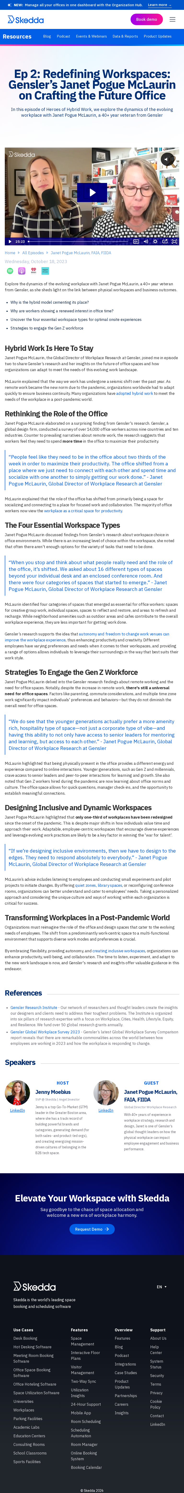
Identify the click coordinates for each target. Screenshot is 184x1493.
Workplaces (23, 1410)
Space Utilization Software (36, 1392)
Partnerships (126, 1395)
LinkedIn (17, 1110)
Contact (157, 1415)
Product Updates (158, 36)
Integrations (125, 1364)
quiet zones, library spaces (98, 885)
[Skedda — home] (26, 19)
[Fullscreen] (174, 241)
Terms (155, 1384)
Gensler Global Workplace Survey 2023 (45, 1032)
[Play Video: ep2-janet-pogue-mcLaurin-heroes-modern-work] (92, 192)
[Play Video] (9, 241)
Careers (121, 1404)
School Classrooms (30, 1453)
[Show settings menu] (155, 241)
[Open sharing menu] (165, 241)
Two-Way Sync (83, 1381)
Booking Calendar (86, 1467)
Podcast (63, 36)
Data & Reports (125, 36)
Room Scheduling (86, 1421)
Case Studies (126, 1372)
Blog (47, 36)
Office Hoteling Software (34, 1384)
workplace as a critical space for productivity (83, 510)
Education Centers (29, 1435)
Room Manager (84, 1444)
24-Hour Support (86, 1404)
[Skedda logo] (34, 1286)
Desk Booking (25, 1338)
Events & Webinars (91, 36)
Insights (122, 1412)
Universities (23, 1401)
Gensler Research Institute (34, 1007)
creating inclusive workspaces (118, 950)
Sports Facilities (27, 1461)
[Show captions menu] (136, 241)
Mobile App (81, 1412)
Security (157, 1375)
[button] (171, 19)
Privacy (156, 1392)
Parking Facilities (27, 1418)
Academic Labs (26, 1427)
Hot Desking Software (32, 1346)
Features (122, 1338)
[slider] (79, 241)
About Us (158, 1338)
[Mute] (145, 241)
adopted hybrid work (134, 393)
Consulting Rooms (29, 1444)
